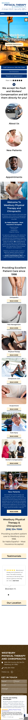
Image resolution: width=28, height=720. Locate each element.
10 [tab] (23, 594)
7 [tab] (17, 594)
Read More (14, 301)
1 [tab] (4, 594)
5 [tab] (12, 594)
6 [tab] (15, 594)
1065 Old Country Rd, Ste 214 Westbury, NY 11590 (14, 663)
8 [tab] (19, 594)
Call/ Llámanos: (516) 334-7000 (14, 67)
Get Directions (14, 72)
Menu (2, 13)
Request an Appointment (14, 76)
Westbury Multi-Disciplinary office (13, 255)
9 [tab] (21, 594)
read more (9, 582)
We (15, 241)
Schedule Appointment (14, 44)
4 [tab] (10, 594)
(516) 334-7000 (14, 529)
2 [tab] (6, 594)
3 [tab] (8, 594)
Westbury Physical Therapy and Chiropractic (14, 655)
